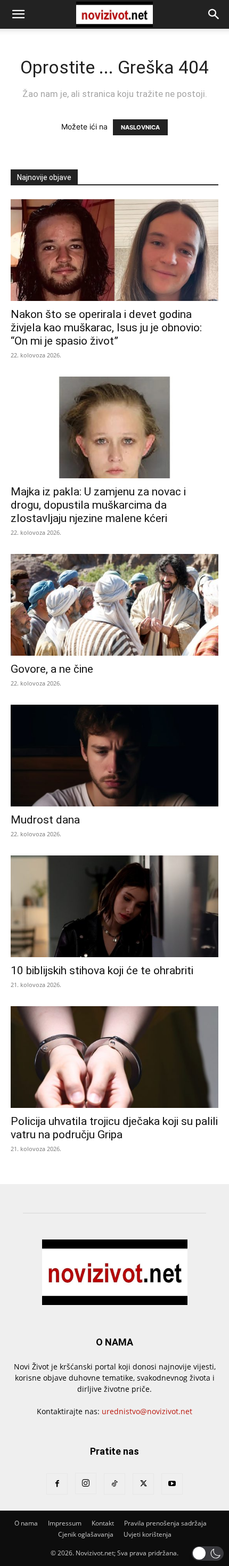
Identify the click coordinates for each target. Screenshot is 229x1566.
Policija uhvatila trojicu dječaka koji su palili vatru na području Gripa (114, 1128)
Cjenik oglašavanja (85, 1534)
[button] (18, 14)
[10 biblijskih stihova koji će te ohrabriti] (114, 906)
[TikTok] (114, 1484)
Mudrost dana (45, 819)
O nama (26, 1523)
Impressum (64, 1523)
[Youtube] (172, 1484)
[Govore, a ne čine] (114, 605)
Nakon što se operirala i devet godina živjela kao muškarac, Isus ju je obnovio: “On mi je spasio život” (106, 327)
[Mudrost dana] (114, 755)
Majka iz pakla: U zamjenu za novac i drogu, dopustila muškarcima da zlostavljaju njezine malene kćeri (98, 505)
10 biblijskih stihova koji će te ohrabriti (102, 970)
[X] (143, 1484)
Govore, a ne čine (52, 669)
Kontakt (103, 1523)
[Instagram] (85, 1483)
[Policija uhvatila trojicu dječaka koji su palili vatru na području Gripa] (114, 1057)
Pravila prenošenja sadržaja (165, 1523)
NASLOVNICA (140, 127)
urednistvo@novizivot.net (147, 1411)
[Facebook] (57, 1484)
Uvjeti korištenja (147, 1534)
